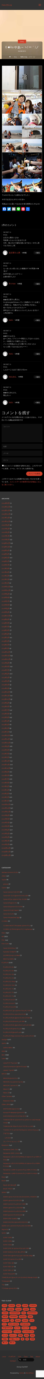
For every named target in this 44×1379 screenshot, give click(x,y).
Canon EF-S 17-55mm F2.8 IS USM (15, 896)
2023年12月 (6, 507)
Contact (13, 1361)
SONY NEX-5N (8, 1263)
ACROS (11, 1305)
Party (3, 1177)
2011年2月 (5, 797)
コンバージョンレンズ (11, 1141)
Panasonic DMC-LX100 (11, 1153)
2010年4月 (6, 833)
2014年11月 (6, 656)
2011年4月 (5, 790)
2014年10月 (6, 659)
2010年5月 (5, 830)
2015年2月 (5, 645)
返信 (38, 253)
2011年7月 (5, 779)
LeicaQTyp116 (14, 1313)
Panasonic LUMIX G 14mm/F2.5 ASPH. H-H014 (20, 1170)
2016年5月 (5, 608)
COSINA (5, 921)
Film (3, 940)
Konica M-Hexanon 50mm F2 (13, 1112)
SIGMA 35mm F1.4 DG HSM (13, 1208)
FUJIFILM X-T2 (8, 992)
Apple (4, 880)
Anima (21, 1373)
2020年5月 (6, 525)
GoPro (4, 1043)
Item (3, 1055)
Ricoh (4, 1181)
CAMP (25, 1305)
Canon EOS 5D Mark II (11, 910)
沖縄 (32, 1339)
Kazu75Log (7, 5)
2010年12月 (6, 804)
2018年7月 (5, 565)
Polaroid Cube (8, 1101)
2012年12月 (6, 735)
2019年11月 (6, 547)
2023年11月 (6, 510)
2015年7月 (5, 627)
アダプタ (6, 1133)
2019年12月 (6, 543)
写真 (20, 1335)
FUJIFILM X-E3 (8, 974)
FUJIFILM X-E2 (8, 971)
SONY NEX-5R (8, 1266)
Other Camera (7, 1096)
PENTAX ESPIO (8, 959)
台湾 (32, 1335)
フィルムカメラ (28, 1331)
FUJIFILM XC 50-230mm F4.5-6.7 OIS (16, 1010)
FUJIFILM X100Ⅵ (9, 1007)
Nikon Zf (6, 1093)
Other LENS (6, 1104)
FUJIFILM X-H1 (8, 978)
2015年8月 (5, 623)
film (4, 1309)
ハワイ (33, 1328)
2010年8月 (6, 819)
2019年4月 (5, 550)
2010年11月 (6, 808)
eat (3, 936)
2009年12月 (6, 848)
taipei (18, 1320)
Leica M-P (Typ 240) (10, 1063)
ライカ (5, 1335)
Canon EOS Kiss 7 (9, 948)
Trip (3, 1285)
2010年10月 (6, 812)
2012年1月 (5, 757)
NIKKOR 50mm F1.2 (10, 1078)
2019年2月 (5, 558)
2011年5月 (5, 786)
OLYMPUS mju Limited (11, 955)
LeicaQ (5, 1313)
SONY (4, 1233)
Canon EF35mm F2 (10, 903)
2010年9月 (6, 815)
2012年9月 (5, 746)
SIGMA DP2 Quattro (10, 1218)
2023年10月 (6, 514)
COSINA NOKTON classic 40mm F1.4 (16, 925)
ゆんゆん (12, 377)
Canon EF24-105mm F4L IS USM (15, 899)
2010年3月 (5, 837)
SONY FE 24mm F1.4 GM (12, 1259)
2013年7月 (5, 710)
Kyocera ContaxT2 (9, 952)
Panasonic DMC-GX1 (10, 1149)
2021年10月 (6, 521)
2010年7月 (5, 822)
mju (23, 1313)
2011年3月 (5, 793)
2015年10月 (6, 616)
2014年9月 (5, 663)
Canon (4, 888)
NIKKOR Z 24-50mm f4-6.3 (13, 1082)
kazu (11, 320)
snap (30, 1316)
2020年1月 (5, 539)
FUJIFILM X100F (9, 1000)
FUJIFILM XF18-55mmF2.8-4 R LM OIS (17, 1025)
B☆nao (12, 284)
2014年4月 (5, 677)
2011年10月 (6, 768)
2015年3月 (5, 641)
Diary (22, 41)
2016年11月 (6, 587)
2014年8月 (6, 666)
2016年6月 (6, 605)
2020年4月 (6, 529)
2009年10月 (6, 855)
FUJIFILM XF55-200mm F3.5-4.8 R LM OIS (18, 1036)
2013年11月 (6, 696)
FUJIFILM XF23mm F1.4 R (12, 1029)
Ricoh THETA (8, 1189)
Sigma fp (5, 1229)
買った (12, 1342)
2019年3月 (5, 554)
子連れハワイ (14, 1339)
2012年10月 (6, 743)
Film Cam (5, 944)
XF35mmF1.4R (7, 1328)
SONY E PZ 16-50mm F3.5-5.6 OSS (16, 1248)
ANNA (4, 876)
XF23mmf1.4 (25, 1324)
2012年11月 (6, 739)
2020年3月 (6, 532)
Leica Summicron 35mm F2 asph (15, 1066)
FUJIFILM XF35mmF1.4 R (12, 1032)
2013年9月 (5, 703)
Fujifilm (10, 1309)
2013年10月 (6, 699)
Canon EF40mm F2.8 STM (12, 907)
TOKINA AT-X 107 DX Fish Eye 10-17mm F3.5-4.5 (20, 1130)
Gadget (4, 1039)
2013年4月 (5, 721)
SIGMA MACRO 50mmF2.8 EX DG (15, 1222)
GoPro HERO (8, 1048)
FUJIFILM (5, 963)
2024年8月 (6, 503)
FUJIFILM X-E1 (8, 967)
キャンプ (25, 1328)
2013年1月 (5, 732)
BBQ (18, 1305)
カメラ (17, 1328)
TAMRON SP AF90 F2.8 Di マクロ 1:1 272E (18, 1126)
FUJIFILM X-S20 (9, 985)
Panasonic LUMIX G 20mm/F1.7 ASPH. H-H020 (20, 1173)
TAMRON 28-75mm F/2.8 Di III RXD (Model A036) (19, 1277)
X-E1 (31, 1320)
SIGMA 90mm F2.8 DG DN (12, 1215)
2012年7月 (5, 754)
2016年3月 (5, 612)
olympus (23, 1316)
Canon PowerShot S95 (11, 917)
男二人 (5, 1342)
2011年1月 (5, 801)
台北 (26, 1335)
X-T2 (4, 1324)
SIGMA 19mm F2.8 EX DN (12, 1200)
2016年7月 (5, 601)
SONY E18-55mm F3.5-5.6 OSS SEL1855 (17, 1255)
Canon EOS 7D (8, 914)
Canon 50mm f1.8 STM (11, 892)
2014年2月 (5, 685)
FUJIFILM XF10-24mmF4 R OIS (14, 1014)
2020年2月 (6, 536)
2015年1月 (5, 648)
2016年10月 (6, 590)
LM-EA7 (8, 1138)
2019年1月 (5, 561)
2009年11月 (6, 852)
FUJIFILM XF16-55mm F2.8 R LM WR (16, 1018)
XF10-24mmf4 (13, 1324)
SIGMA (4, 1192)
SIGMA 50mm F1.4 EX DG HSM (14, 1211)
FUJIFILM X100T (9, 1003)
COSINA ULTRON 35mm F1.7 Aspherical (17, 929)
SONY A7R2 (7, 1237)
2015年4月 (5, 637)
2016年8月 (6, 597)
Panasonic (5, 1145)
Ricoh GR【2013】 (10, 1185)
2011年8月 (5, 775)
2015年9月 (5, 619)
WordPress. (30, 1373)
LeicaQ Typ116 (8, 1070)
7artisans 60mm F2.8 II (10, 872)
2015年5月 (5, 634)
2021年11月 (6, 518)
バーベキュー (7, 1331)
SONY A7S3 (7, 1245)
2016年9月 (6, 594)
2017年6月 (5, 568)
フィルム (17, 1331)
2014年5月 (5, 674)
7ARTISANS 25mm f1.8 (11, 1109)
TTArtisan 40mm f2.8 (9, 1288)
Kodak (26, 1309)
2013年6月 (5, 714)
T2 (12, 1320)
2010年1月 (5, 844)
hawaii (18, 1309)
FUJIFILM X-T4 (8, 996)
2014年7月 (5, 670)
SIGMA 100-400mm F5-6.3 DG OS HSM (16, 1226)
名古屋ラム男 (14, 253)
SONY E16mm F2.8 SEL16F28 (14, 1252)
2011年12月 (6, 761)
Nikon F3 (6, 1089)
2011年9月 (5, 772)
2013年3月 (5, 725)
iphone (5, 884)
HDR (3, 1051)
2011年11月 (6, 764)
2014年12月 (6, 652)
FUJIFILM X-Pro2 (9, 981)
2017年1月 (5, 583)
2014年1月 (5, 688)
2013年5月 (5, 717)
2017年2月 (5, 579)
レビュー (13, 1335)
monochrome (32, 1313)
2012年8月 (5, 750)
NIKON (4, 1074)
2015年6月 (5, 630)
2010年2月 (5, 841)
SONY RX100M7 (9, 1274)
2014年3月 (5, 681)
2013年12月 (6, 692)
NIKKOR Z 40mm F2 (10, 1085)
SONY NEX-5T (8, 1270)
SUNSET (5, 1320)
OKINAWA (13, 1316)
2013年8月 (5, 706)
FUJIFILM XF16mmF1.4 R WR (13, 1021)
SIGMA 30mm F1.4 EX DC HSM (14, 1204)
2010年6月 (6, 826)
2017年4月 (5, 572)
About (37, 1356)
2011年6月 (5, 783)
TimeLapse (6, 1281)
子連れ (5, 1339)
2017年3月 (5, 576)
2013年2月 (5, 728)
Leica (3, 1058)
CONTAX (33, 1305)
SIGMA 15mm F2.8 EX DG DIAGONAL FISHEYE (20, 1197)
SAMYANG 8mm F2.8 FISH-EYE (14, 1116)
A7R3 (4, 1305)
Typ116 (25, 1320)
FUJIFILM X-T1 (8, 989)
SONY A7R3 (7, 1241)
